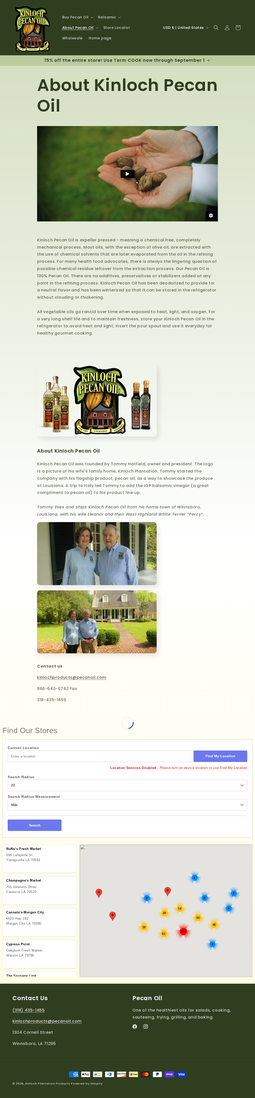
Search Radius (21, 777)
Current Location (23, 748)
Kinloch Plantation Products (47, 1084)
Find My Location (220, 756)
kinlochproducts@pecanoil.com (71, 677)
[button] (77, 17)
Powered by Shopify (87, 1084)
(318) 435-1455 (28, 1010)
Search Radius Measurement (34, 797)
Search (35, 825)
